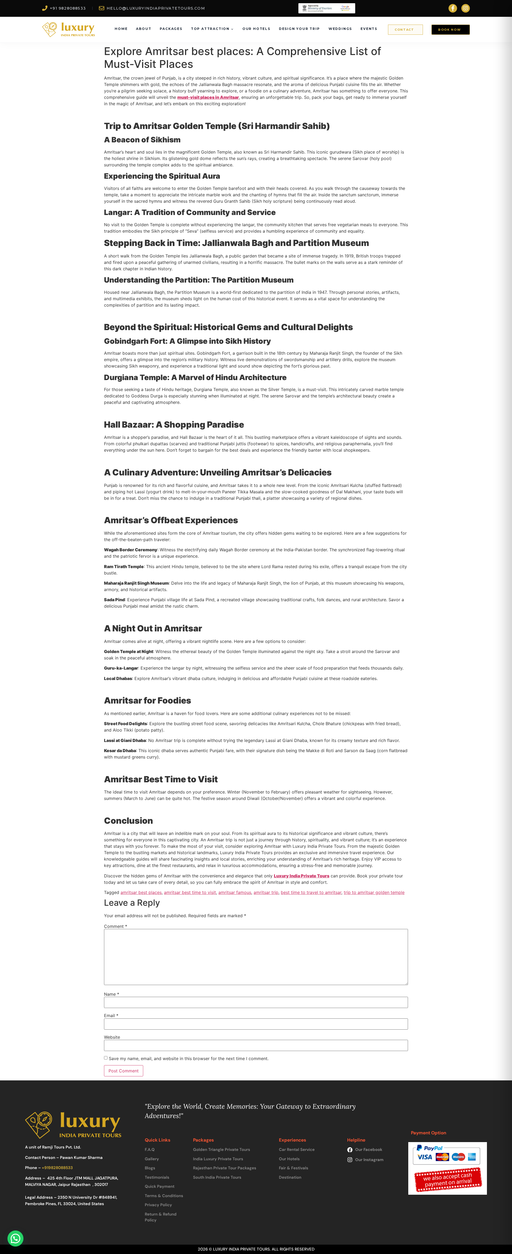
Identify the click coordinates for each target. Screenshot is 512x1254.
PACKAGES (171, 29)
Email (111, 1015)
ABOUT (143, 29)
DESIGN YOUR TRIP (299, 29)
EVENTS (369, 29)
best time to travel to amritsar (311, 892)
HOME (121, 29)
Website (112, 1037)
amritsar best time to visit (190, 892)
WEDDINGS (340, 29)
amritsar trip (266, 892)
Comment (115, 926)
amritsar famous (234, 892)
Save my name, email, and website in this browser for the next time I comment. (189, 1058)
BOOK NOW (449, 30)
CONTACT (404, 30)
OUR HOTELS (256, 29)
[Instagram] (465, 8)
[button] (15, 1238)
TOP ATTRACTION (210, 29)
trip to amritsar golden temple (374, 892)
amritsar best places (141, 892)
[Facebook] (453, 8)
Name (111, 994)
